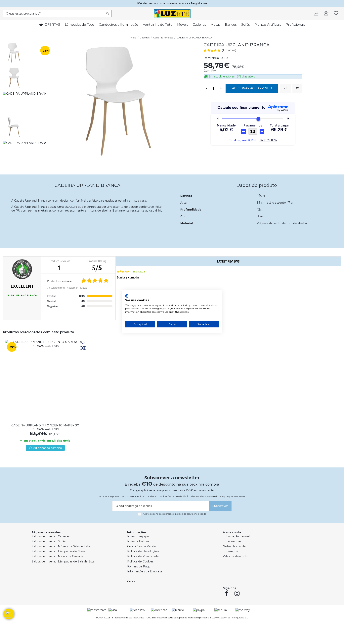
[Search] (108, 13)
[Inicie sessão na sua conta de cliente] (316, 13)
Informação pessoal (236, 536)
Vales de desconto (235, 556)
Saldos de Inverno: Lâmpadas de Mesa (58, 551)
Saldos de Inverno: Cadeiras (50, 536)
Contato (133, 581)
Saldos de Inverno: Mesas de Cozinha (57, 556)
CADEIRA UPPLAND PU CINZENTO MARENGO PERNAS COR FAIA (45, 427)
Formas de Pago (138, 566)
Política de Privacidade (143, 556)
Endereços (230, 551)
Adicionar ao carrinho (252, 88)
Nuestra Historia (138, 541)
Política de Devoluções (143, 551)
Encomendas (232, 541)
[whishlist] (336, 13)
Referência (211, 58)
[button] (9, 614)
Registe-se (199, 3)
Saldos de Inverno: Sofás (48, 541)
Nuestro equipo (138, 536)
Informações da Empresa (144, 571)
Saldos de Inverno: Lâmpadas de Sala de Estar (64, 561)
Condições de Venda (141, 546)
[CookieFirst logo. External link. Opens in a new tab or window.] (126, 296)
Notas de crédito (234, 546)
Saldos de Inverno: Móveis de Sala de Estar (61, 546)
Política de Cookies (140, 561)
